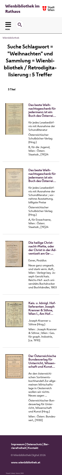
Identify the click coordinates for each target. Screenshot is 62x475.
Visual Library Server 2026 (15, 473)
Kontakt (33, 448)
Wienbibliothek (11, 37)
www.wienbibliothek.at (25, 462)
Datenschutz (34, 444)
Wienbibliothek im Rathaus (22, 8)
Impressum (18, 444)
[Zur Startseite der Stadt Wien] (48, 8)
